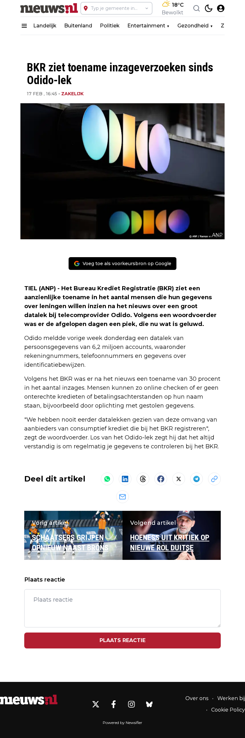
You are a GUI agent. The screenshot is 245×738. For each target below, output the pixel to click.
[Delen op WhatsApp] (107, 479)
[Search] (196, 8)
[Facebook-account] (113, 704)
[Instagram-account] (131, 704)
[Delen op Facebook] (160, 479)
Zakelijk (72, 94)
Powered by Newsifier (122, 722)
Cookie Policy (228, 710)
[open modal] (221, 8)
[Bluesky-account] (149, 704)
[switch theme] (208, 8)
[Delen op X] (178, 479)
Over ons (196, 698)
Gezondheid (193, 26)
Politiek (110, 26)
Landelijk (44, 26)
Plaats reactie (122, 640)
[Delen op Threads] (143, 479)
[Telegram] (196, 479)
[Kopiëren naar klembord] (214, 479)
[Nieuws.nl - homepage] (49, 8)
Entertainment (146, 26)
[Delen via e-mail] (122, 496)
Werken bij (231, 698)
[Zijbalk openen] (24, 26)
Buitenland (78, 26)
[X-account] (96, 704)
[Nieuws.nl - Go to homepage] (28, 700)
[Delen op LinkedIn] (125, 479)
